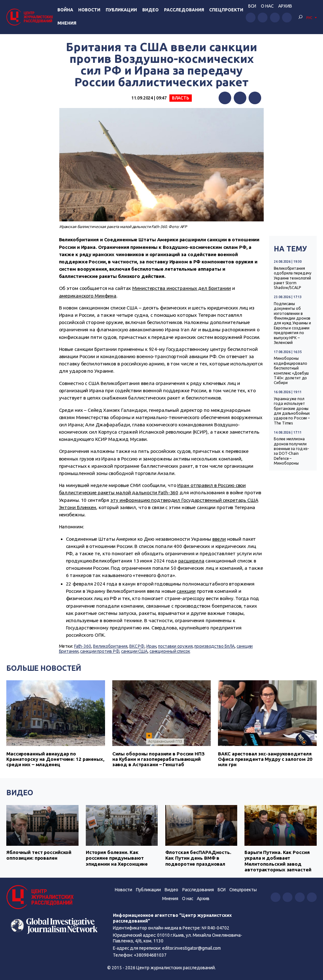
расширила (191, 560)
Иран (151, 646)
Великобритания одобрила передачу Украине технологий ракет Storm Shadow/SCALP (292, 278)
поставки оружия (175, 646)
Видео (150, 9)
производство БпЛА (214, 646)
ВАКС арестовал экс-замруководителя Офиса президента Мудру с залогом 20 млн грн (265, 759)
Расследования (184, 9)
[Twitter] (240, 98)
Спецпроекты (243, 889)
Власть (180, 97)
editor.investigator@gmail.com (191, 948)
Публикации (121, 9)
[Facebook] (225, 98)
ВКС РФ (136, 646)
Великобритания (110, 646)
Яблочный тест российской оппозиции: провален (38, 855)
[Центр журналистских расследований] (30, 17)
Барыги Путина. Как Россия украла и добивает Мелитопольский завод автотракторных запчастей (277, 861)
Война (65, 9)
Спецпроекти (226, 9)
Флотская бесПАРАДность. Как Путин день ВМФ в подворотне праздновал (198, 858)
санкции (186, 591)
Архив (285, 6)
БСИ (252, 6)
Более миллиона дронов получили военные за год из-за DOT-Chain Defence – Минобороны (291, 451)
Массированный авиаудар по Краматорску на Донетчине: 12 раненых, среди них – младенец (55, 759)
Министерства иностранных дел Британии (181, 288)
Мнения (66, 23)
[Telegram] (255, 98)
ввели (219, 539)
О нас (267, 6)
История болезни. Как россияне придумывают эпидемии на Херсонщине (117, 858)
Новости (89, 9)
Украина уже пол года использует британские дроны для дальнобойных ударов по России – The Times (292, 411)
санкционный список (170, 651)
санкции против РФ (99, 651)
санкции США (134, 651)
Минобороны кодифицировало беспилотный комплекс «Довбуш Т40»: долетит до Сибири (291, 370)
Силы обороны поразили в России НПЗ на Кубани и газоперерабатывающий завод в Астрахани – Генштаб (158, 759)
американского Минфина (88, 295)
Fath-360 (82, 646)
